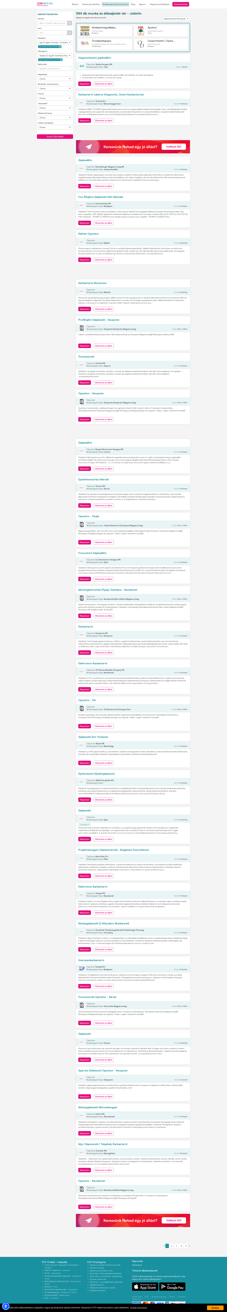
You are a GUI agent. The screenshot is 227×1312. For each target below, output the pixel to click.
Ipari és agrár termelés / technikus (48, 46)
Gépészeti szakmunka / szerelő (102, 1287)
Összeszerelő (86, 356)
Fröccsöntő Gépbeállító (92, 553)
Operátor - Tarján (88, 516)
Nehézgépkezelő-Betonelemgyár (97, 1107)
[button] (5, 1306)
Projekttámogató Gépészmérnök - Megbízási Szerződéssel (113, 849)
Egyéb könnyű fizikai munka (101, 1270)
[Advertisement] (55, 155)
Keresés (41, 19)
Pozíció (41, 94)
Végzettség (42, 74)
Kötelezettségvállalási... (104, 27)
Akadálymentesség (158, 1297)
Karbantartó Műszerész (92, 283)
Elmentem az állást (103, 84)
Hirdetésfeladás (181, 4)
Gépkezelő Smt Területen (93, 736)
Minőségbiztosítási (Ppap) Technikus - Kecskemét (107, 589)
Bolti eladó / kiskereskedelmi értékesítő (106, 1273)
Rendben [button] (215, 1308)
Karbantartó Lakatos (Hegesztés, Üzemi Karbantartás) (111, 94)
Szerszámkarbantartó (91, 960)
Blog (133, 4)
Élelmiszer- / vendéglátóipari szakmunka (106, 1282)
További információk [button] (138, 1308)
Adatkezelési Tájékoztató (137, 1298)
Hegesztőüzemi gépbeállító (94, 57)
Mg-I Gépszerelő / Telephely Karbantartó (102, 1144)
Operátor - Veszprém (91, 393)
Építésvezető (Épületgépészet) (96, 773)
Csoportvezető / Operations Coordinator (62, 1266)
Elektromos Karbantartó (92, 663)
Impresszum (137, 1265)
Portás (52, 1273)
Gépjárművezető (97, 1285)
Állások (75, 4)
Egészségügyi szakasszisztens (62, 1282)
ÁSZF (147, 1297)
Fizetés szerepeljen (45, 123)
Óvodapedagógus (101, 40)
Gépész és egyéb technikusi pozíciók (49, 60)
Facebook (181, 1297)
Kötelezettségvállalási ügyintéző (63, 1277)
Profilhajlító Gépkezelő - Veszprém (98, 319)
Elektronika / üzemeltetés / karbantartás (106, 1276)
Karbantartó (85, 626)
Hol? (39, 28)
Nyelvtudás (42, 64)
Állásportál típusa (45, 113)
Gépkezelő (84, 810)
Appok (142, 4)
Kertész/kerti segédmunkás (61, 1289)
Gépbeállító (85, 160)
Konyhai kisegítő (56, 1295)
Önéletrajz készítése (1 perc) (115, 4)
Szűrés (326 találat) (55, 136)
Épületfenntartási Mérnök (93, 479)
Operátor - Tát (87, 700)
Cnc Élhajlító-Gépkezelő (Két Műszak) (100, 196)
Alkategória (42, 51)
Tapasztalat (42, 103)
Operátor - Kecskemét (91, 1180)
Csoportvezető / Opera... (161, 40)
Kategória (42, 38)
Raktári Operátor (88, 233)
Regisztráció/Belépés (160, 4)
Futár (51, 1298)
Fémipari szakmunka (98, 1279)
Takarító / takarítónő (57, 1270)
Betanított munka (97, 1268)
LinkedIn (172, 1297)
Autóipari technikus (97, 1290)
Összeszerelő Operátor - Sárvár (97, 996)
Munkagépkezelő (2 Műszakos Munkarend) (103, 923)
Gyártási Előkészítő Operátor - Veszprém (103, 1070)
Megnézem (84, 84)
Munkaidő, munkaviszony (48, 84)
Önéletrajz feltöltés (91, 4)
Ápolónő (152, 27)
